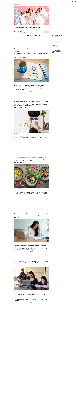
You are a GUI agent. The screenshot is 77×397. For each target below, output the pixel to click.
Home (15, 4)
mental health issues (25, 261)
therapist (41, 262)
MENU (75, 1)
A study (42, 101)
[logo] (2, 1)
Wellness (17, 4)
